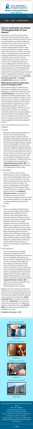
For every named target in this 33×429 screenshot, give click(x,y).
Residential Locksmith (16, 341)
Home (7, 20)
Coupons (16, 415)
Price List (17, 417)
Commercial (18, 413)
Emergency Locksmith (16, 361)
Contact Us (24, 415)
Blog (13, 20)
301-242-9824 (18, 407)
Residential (11, 413)
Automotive (26, 413)
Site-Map (23, 417)
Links (29, 417)
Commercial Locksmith (16, 380)
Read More (16, 338)
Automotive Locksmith (16, 322)
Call (17, 426)
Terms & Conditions (8, 417)
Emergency (9, 415)
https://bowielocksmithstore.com (16, 409)
